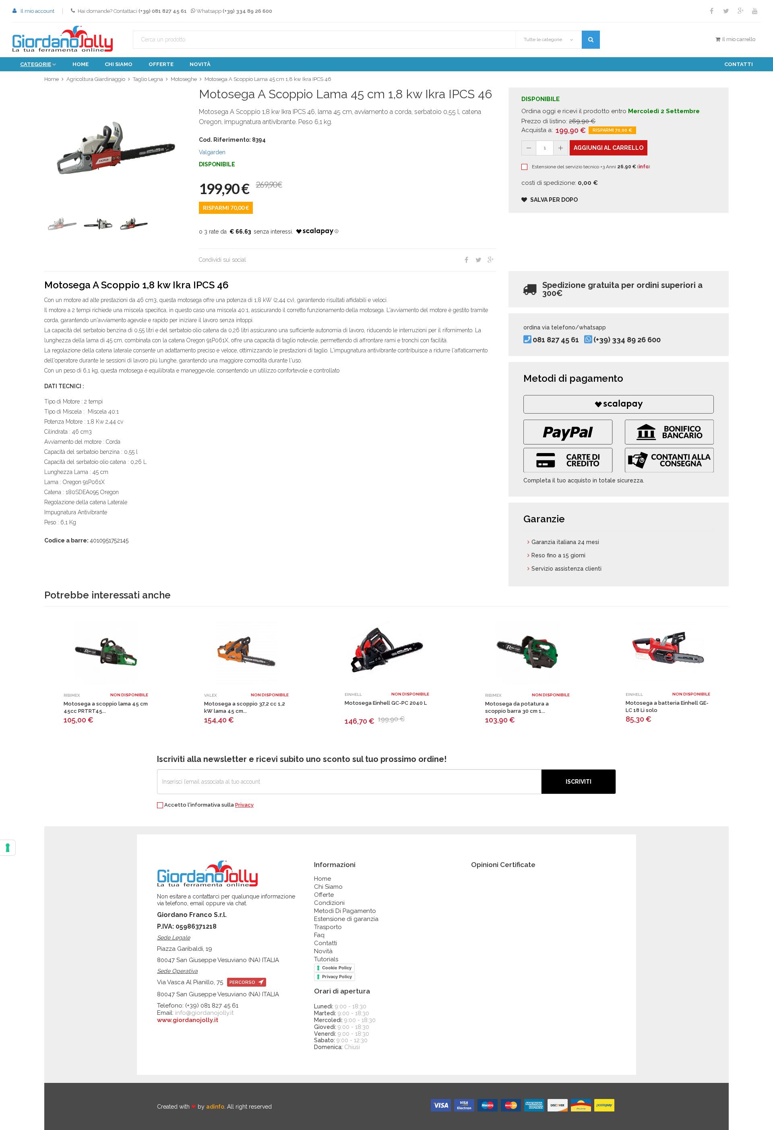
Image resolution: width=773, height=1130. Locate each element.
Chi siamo (118, 64)
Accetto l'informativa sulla (208, 805)
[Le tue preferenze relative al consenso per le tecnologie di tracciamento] (7, 847)
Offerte (161, 64)
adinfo (215, 1106)
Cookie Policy (336, 968)
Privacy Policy (337, 976)
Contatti (738, 64)
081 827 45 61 (556, 340)
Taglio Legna (148, 79)
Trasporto (328, 927)
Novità (200, 64)
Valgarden (212, 152)
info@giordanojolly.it (204, 1012)
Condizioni (329, 902)
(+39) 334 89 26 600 (627, 340)
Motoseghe (184, 79)
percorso (242, 982)
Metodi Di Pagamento (345, 911)
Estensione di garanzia (346, 919)
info (644, 167)
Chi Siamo (328, 886)
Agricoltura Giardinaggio (95, 79)
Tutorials (326, 959)
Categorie (35, 64)
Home (80, 64)
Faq (319, 935)
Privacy (244, 805)
